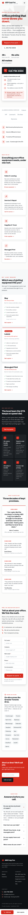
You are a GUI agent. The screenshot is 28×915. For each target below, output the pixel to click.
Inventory (4, 876)
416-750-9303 (11, 48)
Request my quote (13, 675)
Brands (4, 874)
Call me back (7, 780)
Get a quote (7, 322)
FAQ (16, 884)
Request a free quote (11, 43)
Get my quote (8, 429)
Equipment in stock (20, 879)
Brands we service (20, 876)
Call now (8, 912)
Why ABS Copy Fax (20, 874)
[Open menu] (24, 3)
